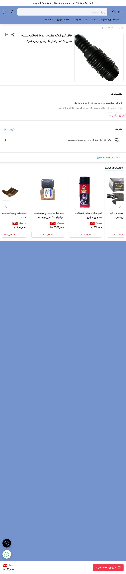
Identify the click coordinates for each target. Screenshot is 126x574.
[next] (6, 207)
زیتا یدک (117, 12)
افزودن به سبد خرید (106, 567)
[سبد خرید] (4, 12)
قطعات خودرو (107, 27)
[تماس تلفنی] (6, 543)
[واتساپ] (6, 554)
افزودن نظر (9, 129)
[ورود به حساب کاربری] (12, 12)
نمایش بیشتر (119, 115)
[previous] (120, 207)
